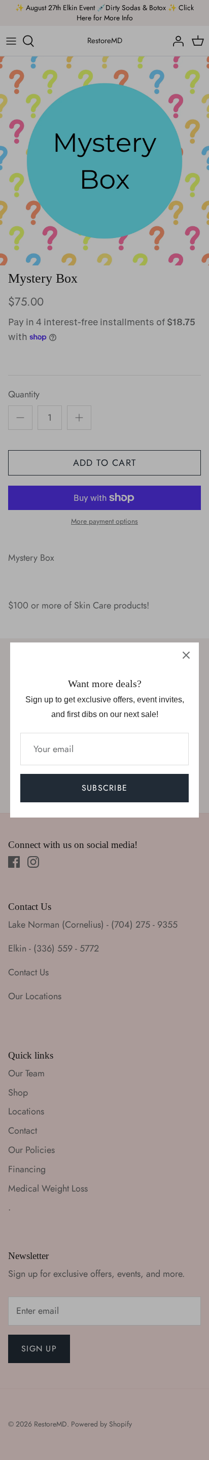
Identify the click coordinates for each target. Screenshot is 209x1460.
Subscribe (105, 788)
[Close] (186, 655)
